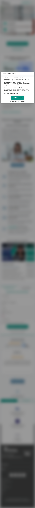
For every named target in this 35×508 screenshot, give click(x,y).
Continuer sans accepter (9, 73)
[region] (17, 87)
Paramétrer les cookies (17, 101)
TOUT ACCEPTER (17, 97)
